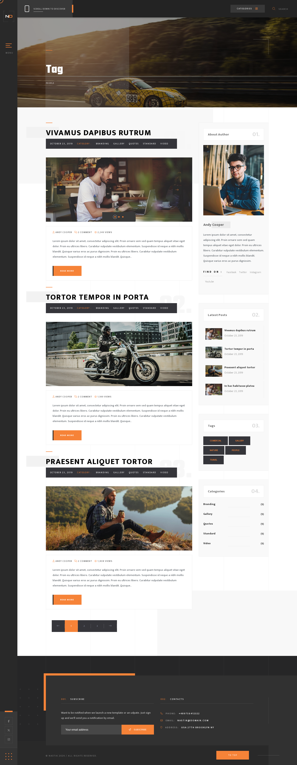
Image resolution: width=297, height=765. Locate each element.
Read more (67, 271)
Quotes (134, 143)
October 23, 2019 (61, 143)
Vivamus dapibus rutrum (99, 132)
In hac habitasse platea (239, 386)
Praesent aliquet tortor (99, 461)
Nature (214, 450)
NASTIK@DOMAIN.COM (193, 720)
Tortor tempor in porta (97, 297)
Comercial (215, 440)
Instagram (255, 272)
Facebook (231, 272)
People (235, 450)
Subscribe (140, 729)
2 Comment (84, 232)
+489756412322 (189, 713)
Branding (102, 143)
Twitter (243, 272)
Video (164, 143)
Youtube (209, 281)
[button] (61, 190)
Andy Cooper (63, 232)
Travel (213, 460)
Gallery (119, 143)
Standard (149, 143)
